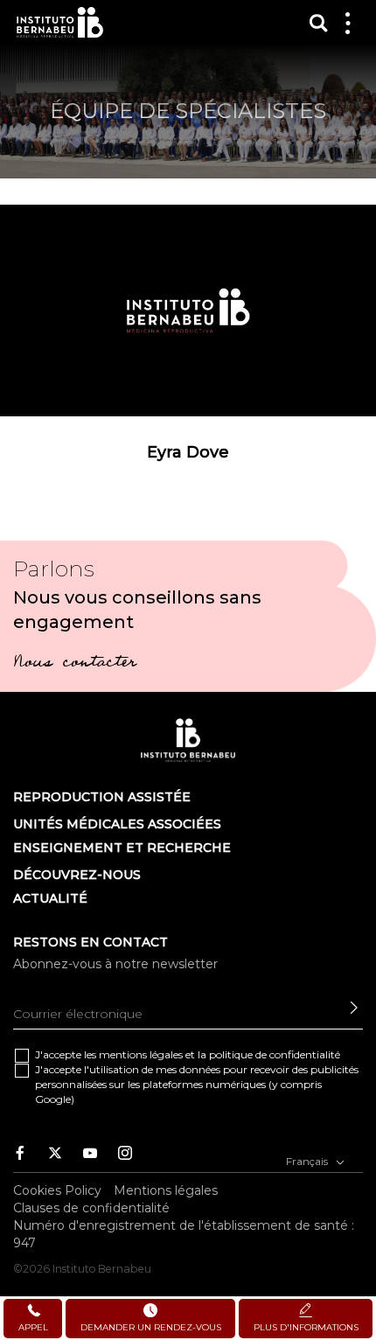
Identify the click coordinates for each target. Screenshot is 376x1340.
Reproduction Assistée (102, 797)
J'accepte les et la (187, 1054)
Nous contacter (74, 663)
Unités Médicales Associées (117, 824)
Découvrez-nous (77, 875)
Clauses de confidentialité (91, 1208)
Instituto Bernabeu (60, 22)
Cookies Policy (57, 1190)
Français (308, 1161)
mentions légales (141, 1054)
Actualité (50, 898)
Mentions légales (166, 1190)
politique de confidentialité (274, 1054)
